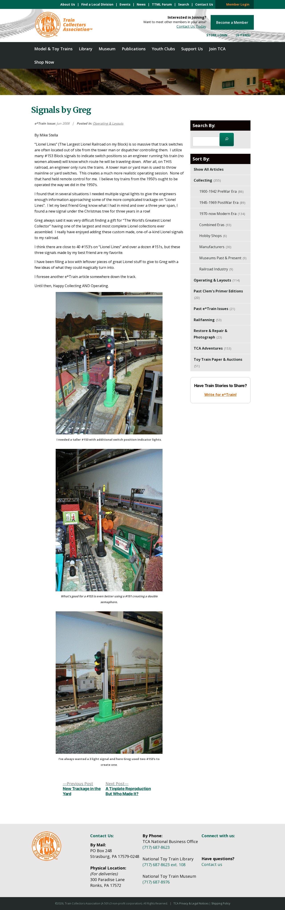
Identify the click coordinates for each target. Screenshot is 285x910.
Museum (107, 48)
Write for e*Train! (220, 394)
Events (125, 4)
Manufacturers (215, 246)
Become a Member (232, 22)
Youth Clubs (163, 48)
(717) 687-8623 (156, 847)
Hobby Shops (213, 235)
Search (183, 4)
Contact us (212, 864)
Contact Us (204, 4)
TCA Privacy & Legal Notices (190, 903)
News (141, 4)
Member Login (236, 4)
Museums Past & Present (222, 257)
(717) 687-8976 (156, 882)
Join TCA (217, 48)
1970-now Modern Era (222, 213)
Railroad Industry (216, 269)
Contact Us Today (191, 26)
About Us (67, 4)
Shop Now (44, 62)
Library (85, 48)
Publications (134, 48)
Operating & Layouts (108, 123)
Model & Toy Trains (53, 48)
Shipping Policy (220, 903)
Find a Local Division (97, 4)
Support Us (192, 48)
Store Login (216, 35)
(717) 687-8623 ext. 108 (163, 864)
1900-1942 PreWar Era (221, 191)
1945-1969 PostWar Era (222, 202)
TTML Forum (162, 4)
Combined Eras (215, 224)
